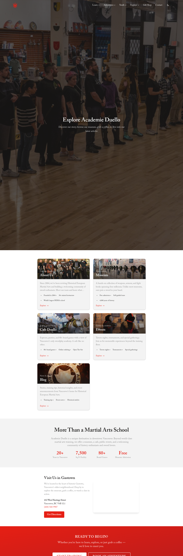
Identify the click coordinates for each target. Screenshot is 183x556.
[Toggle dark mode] (168, 5)
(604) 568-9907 (51, 507)
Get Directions (54, 514)
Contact (158, 5)
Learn (95, 5)
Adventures (108, 5)
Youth (121, 5)
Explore (133, 5)
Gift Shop (147, 5)
